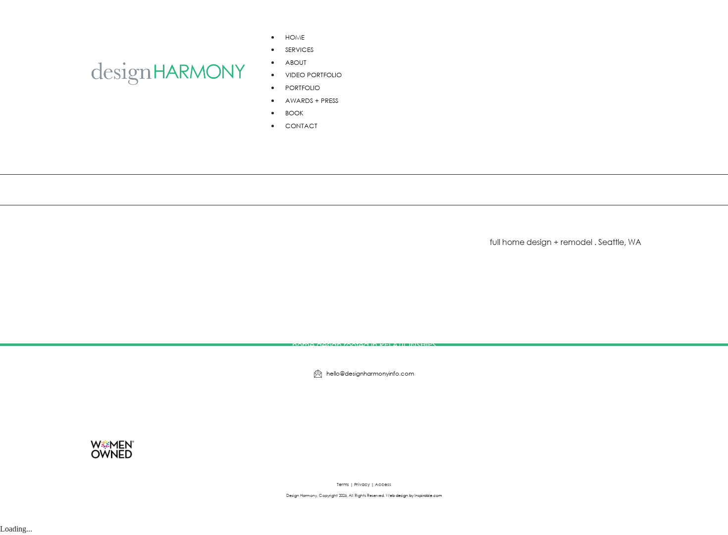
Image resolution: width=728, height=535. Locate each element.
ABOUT (296, 62)
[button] (450, 16)
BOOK (294, 113)
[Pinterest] (409, 406)
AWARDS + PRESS (311, 101)
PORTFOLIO (302, 88)
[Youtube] (349, 406)
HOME (295, 37)
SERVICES (299, 50)
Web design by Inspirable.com (414, 495)
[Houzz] (319, 406)
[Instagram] (379, 406)
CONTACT (301, 126)
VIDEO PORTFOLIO (313, 75)
